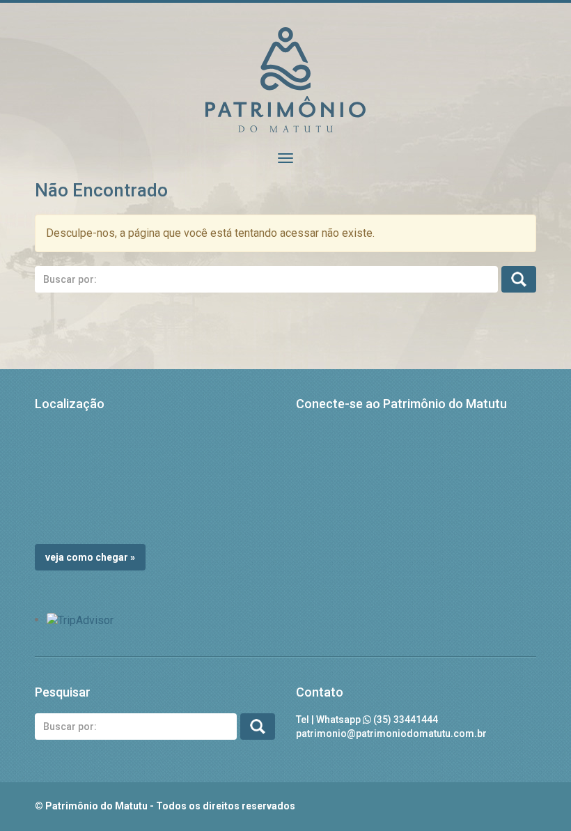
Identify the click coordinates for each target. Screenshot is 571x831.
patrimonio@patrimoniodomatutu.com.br (391, 733)
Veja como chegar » (90, 557)
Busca (518, 279)
